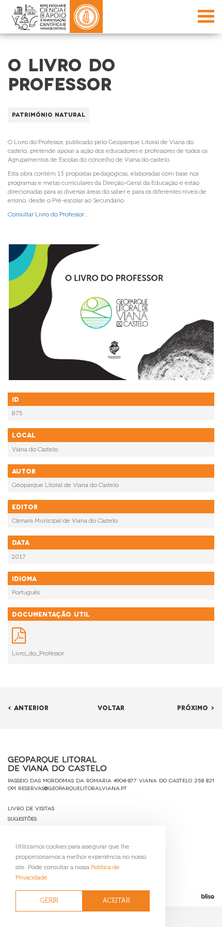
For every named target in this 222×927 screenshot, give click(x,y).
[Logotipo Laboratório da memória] (86, 16)
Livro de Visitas (31, 808)
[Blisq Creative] (185, 896)
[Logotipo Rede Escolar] (39, 17)
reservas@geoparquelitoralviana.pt (72, 787)
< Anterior (28, 707)
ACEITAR (116, 900)
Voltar (111, 707)
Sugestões (22, 818)
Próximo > (195, 707)
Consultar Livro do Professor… (48, 214)
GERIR (49, 900)
